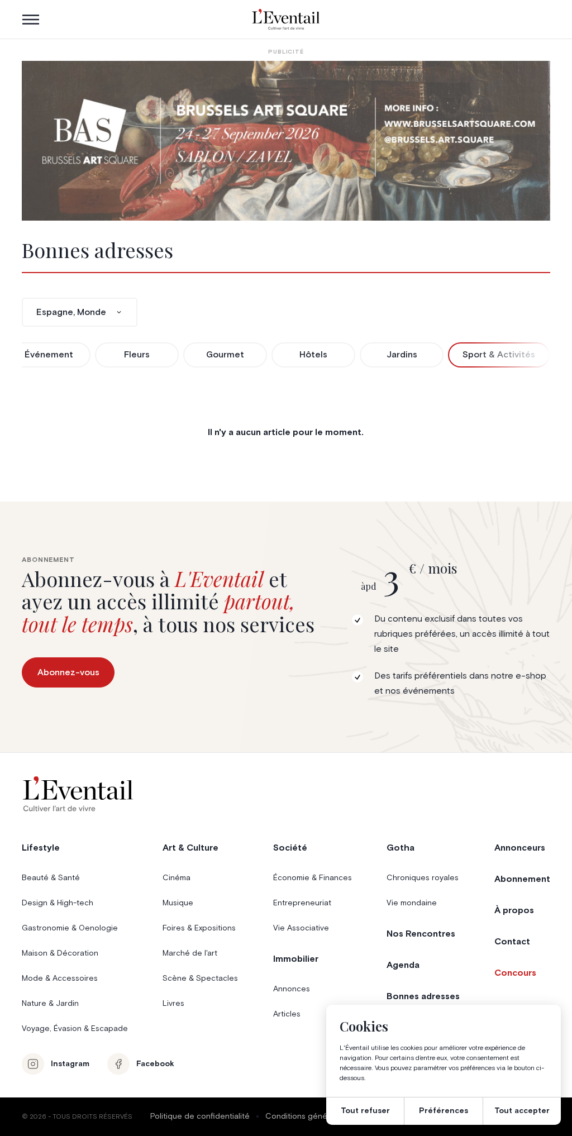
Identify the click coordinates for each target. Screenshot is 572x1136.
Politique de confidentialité (200, 1116)
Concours (515, 972)
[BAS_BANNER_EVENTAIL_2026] (286, 141)
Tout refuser (365, 1111)
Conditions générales (305, 1116)
